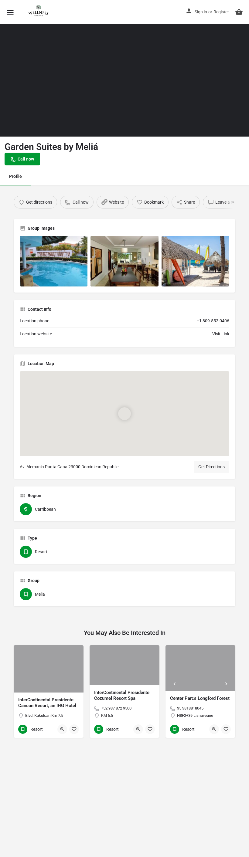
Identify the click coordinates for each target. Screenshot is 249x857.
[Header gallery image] (62, 68)
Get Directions (211, 466)
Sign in (201, 11)
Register (221, 11)
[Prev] (174, 683)
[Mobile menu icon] (10, 12)
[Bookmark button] (74, 729)
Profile (15, 176)
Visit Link (220, 333)
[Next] (226, 683)
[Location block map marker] (124, 413)
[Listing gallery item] (53, 261)
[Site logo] (38, 12)
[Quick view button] (62, 729)
